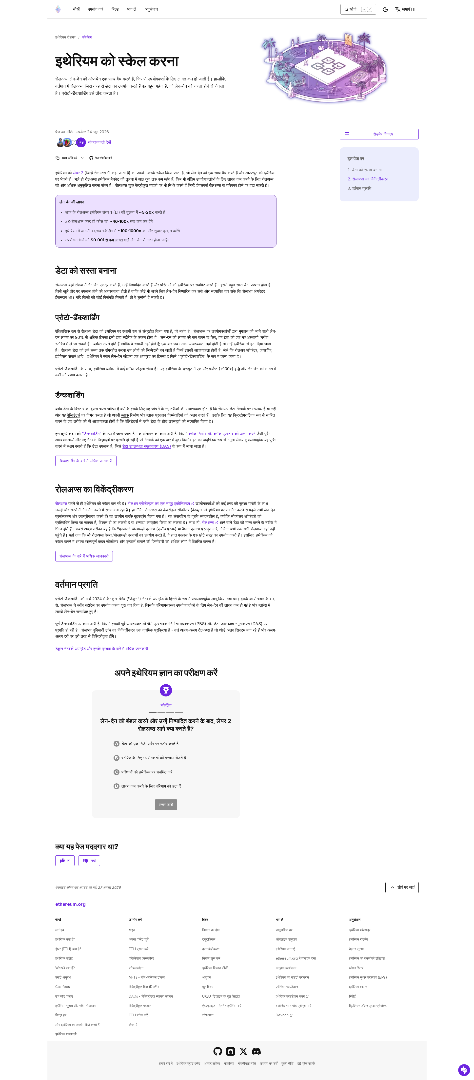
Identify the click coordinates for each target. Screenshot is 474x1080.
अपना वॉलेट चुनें (139, 939)
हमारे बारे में (166, 1063)
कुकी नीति (287, 1063)
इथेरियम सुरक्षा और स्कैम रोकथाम (75, 1005)
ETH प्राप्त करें (138, 949)
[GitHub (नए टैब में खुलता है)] (217, 1051)
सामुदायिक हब (284, 930)
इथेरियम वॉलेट (64, 958)
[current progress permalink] (53, 584)
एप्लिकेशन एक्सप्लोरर (141, 958)
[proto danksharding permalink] (53, 317)
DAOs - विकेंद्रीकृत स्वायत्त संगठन (151, 996)
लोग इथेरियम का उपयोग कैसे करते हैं (77, 1024)
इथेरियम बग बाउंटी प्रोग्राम (292, 977)
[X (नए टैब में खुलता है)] (243, 1051)
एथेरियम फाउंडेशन (287, 986)
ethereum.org (70, 904)
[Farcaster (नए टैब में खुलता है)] (230, 1051)
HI (408, 9)
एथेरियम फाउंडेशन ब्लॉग (292, 996)
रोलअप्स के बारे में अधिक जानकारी (84, 556)
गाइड (132, 930)
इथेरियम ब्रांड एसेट (188, 1063)
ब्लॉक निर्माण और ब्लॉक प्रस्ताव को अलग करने (222, 433)
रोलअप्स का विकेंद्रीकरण (370, 178)
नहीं (93, 860)
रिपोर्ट (352, 996)
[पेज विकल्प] (82, 158)
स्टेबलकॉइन (136, 968)
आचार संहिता (212, 1063)
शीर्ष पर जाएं (406, 887)
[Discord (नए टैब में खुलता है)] (256, 1051)
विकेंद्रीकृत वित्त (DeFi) (144, 986)
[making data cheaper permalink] (53, 270)
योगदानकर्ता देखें (99, 142)
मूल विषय (207, 986)
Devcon (284, 1015)
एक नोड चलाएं (64, 996)
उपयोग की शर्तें (268, 1063)
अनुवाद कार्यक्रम (286, 968)
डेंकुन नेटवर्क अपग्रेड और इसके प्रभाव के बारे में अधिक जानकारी (101, 648)
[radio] (166, 744)
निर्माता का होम (210, 930)
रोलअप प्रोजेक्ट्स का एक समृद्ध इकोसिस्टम (161, 503)
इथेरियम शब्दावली (66, 1034)
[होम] (58, 9)
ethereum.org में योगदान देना (296, 958)
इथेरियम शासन (358, 986)
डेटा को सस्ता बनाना (367, 169)
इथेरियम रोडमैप (65, 37)
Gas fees (62, 986)
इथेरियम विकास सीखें (215, 968)
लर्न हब (59, 930)
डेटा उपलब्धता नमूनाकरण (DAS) (146, 446)
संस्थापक (207, 1015)
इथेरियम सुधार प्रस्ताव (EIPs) (368, 977)
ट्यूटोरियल (208, 939)
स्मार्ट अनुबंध (63, 977)
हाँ (68, 860)
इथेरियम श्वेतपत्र (359, 930)
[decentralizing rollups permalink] (53, 489)
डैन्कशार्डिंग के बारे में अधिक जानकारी (85, 460)
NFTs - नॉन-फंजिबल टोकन (147, 977)
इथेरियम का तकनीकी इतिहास (367, 958)
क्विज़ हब (60, 1015)
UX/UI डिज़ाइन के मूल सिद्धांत (221, 996)
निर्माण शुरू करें (211, 958)
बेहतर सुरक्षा (356, 949)
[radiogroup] (166, 765)
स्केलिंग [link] (87, 37)
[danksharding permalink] (53, 395)
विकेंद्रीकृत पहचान (140, 1005)
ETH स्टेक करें (138, 1015)
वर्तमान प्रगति (361, 188)
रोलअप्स (61, 503)
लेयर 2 (78, 172)
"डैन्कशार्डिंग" (91, 433)
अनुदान (206, 977)
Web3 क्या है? (65, 968)
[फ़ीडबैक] (464, 1070)
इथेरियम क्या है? (65, 939)
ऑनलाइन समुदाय (286, 939)
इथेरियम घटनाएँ (285, 949)
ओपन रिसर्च (356, 968)
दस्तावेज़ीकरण (210, 949)
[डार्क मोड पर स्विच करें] (385, 9)
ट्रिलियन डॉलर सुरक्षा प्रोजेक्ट (368, 1005)
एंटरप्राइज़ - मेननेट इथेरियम (221, 1005)
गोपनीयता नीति (247, 1063)
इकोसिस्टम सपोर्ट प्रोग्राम (293, 1005)
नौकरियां (229, 1063)
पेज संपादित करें (101, 158)
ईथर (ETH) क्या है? (68, 949)
